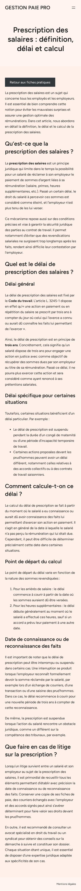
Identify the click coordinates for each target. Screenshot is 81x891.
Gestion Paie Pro (27, 8)
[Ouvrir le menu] (73, 7)
